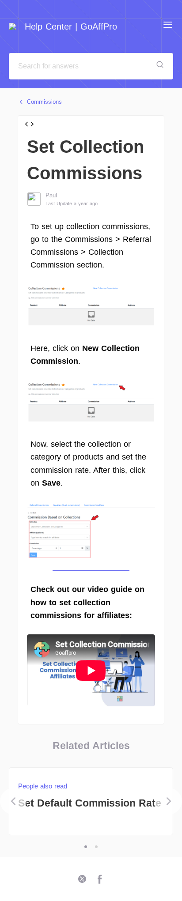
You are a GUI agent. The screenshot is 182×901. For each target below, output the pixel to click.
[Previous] (13, 801)
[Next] (168, 801)
